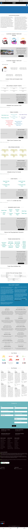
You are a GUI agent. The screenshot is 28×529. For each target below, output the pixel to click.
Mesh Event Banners (3, 447)
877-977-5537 (23, 299)
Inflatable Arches (2, 441)
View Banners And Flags (21, 229)
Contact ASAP (9, 440)
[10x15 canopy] (14, 41)
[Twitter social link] (2, 523)
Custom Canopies (2, 439)
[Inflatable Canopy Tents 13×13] (14, 88)
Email (15, 406)
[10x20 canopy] (23, 41)
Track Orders (16, 441)
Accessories (2, 448)
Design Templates (16, 447)
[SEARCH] (26, 5)
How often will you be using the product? (19, 417)
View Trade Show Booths (21, 263)
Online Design (16, 440)
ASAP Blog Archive (10, 446)
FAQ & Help (9, 441)
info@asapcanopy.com (17, 300)
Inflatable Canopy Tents (3, 440)
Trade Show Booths (3, 446)
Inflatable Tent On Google (10, 448)
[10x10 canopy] (5, 41)
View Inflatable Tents (21, 102)
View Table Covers (21, 137)
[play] (7, 276)
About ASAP (9, 439)
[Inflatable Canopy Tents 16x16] (23, 88)
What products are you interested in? (5, 413)
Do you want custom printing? (18, 413)
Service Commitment (17, 439)
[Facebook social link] (1, 523)
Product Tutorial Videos (10, 447)
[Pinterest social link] (3, 523)
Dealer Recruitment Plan (17, 448)
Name (2, 406)
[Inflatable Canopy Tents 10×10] (5, 88)
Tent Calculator (16, 446)
